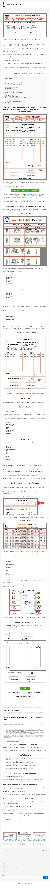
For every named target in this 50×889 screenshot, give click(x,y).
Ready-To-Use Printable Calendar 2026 (10, 869)
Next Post (46, 850)
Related (7, 103)
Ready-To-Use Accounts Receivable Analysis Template (13, 871)
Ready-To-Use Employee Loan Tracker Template (12, 863)
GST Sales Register (10, 88)
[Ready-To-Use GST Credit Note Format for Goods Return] (25, 836)
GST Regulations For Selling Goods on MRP (13, 91)
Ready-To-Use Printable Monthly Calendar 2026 (12, 867)
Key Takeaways (8, 93)
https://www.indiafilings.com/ (13, 741)
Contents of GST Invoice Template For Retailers (14, 84)
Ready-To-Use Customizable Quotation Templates (12, 865)
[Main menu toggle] (47, 4)
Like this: (8, 102)
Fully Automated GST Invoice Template (36, 194)
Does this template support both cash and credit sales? (16, 97)
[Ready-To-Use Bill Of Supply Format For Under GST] (39, 836)
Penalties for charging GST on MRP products (13, 92)
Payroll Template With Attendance (24, 197)
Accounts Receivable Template (30, 195)
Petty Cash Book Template (8, 197)
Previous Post (4, 850)
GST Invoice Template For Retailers (13, 87)
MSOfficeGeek (14, 4)
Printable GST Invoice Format (10, 89)
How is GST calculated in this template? (13, 98)
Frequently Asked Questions (10, 95)
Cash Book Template (42, 195)
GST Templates (7, 42)
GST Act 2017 (13, 474)
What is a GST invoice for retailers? (12, 96)
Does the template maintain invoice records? (14, 101)
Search (3, 875)
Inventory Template (7, 195)
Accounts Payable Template (18, 195)
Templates (13, 42)
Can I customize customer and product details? (15, 100)
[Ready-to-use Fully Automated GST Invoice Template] (10, 836)
